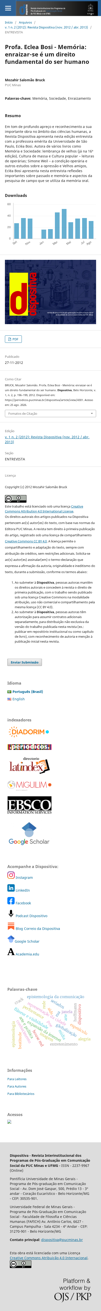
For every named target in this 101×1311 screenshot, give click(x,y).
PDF (15, 339)
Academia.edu (27, 954)
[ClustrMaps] (9, 1122)
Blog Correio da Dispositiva (37, 928)
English (19, 699)
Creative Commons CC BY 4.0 (26, 541)
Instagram (24, 877)
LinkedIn (22, 890)
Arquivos (25, 22)
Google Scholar (27, 941)
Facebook (23, 903)
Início (9, 22)
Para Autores (16, 1086)
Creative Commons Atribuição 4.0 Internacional (49, 1258)
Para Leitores (16, 1079)
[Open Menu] (8, 8)
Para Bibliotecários (20, 1093)
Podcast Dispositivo (31, 915)
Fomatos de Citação (22, 413)
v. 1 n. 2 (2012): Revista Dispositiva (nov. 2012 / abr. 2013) (46, 27)
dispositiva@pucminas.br (62, 1239)
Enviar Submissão (24, 662)
